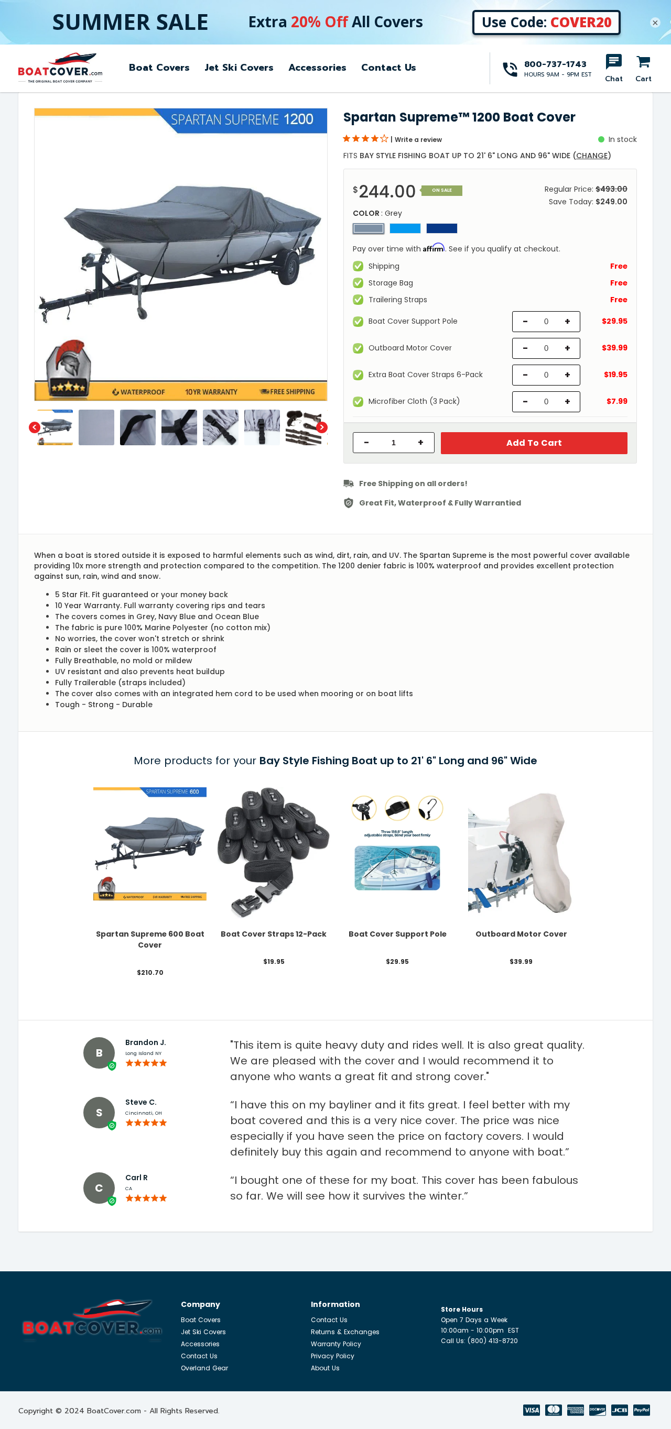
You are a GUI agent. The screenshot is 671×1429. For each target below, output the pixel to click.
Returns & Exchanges (345, 1331)
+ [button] (421, 442)
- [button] (367, 442)
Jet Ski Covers (239, 67)
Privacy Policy (332, 1355)
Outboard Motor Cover (521, 934)
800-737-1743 (555, 64)
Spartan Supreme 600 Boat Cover (150, 939)
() (591, 155)
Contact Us (388, 67)
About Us (325, 1368)
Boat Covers (159, 67)
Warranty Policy (336, 1343)
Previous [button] (34, 427)
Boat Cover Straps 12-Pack (274, 934)
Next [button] (322, 427)
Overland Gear (204, 1368)
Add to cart (534, 443)
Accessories (317, 67)
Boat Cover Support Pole (398, 934)
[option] (181, 254)
